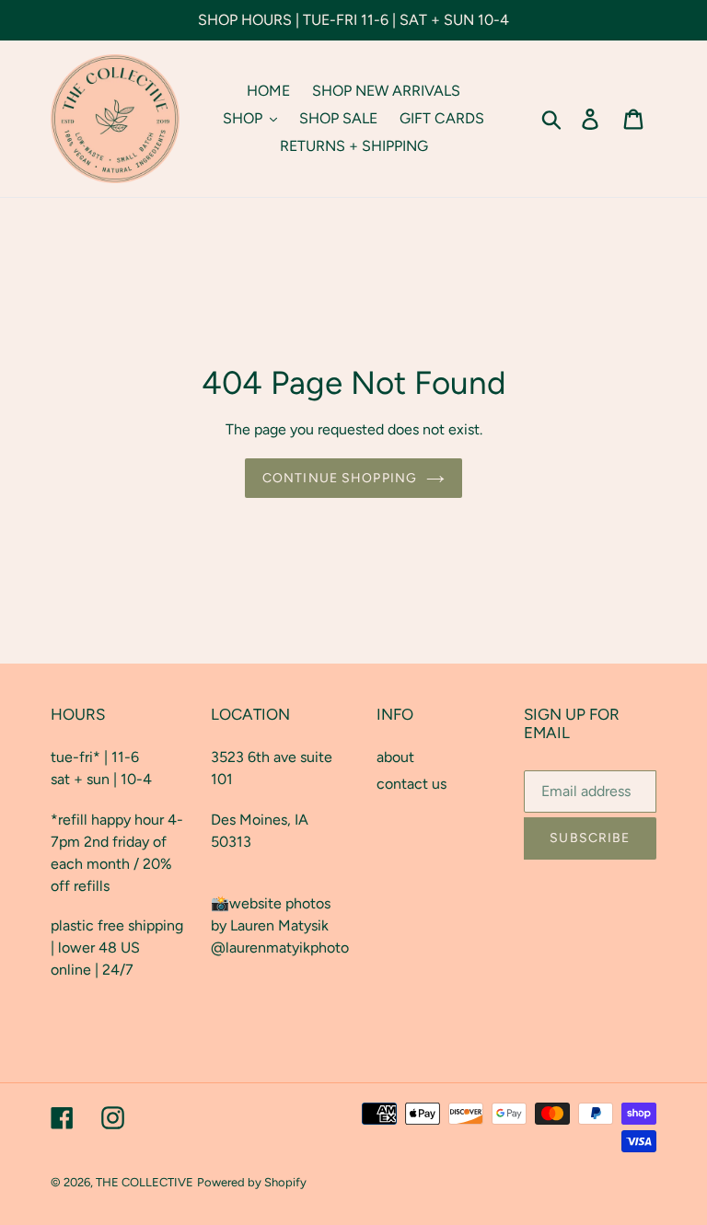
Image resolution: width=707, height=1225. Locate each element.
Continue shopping (339, 478)
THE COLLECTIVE (144, 1182)
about (395, 757)
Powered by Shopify (252, 1182)
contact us (411, 783)
